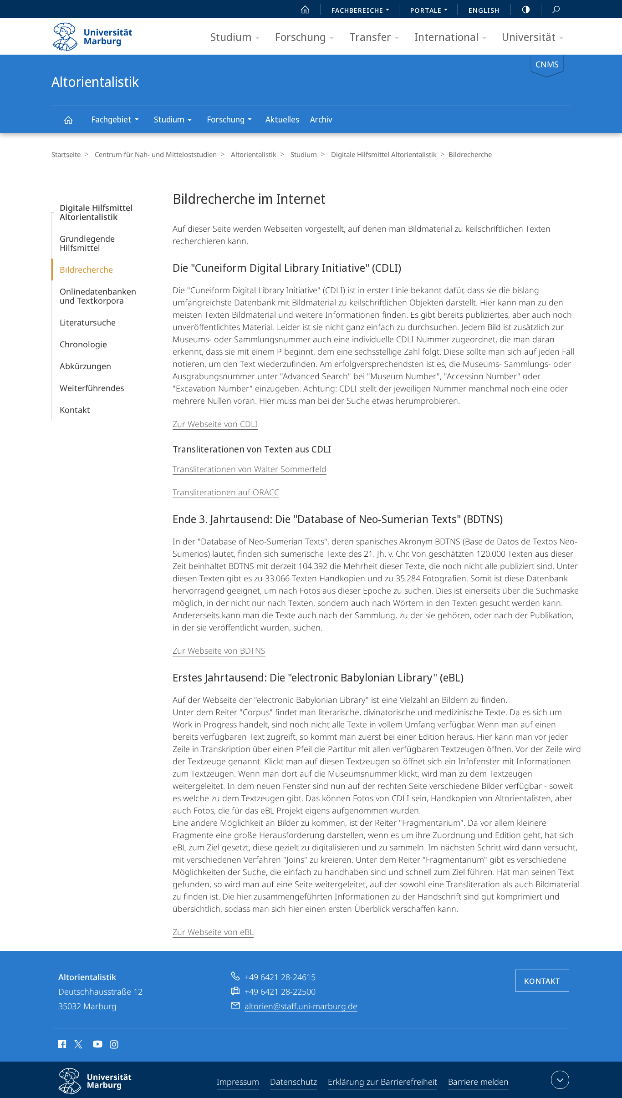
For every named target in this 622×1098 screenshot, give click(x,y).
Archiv (321, 119)
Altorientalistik (67, 119)
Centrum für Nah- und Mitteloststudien (156, 154)
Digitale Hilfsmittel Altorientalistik (384, 154)
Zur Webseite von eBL (213, 931)
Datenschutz (293, 1081)
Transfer (370, 36)
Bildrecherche (86, 269)
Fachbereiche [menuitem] (357, 10)
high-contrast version (526, 9)
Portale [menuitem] (426, 10)
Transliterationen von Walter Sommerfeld (249, 468)
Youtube (96, 1045)
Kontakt (75, 409)
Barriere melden (478, 1081)
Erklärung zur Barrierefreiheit (382, 1081)
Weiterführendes (92, 387)
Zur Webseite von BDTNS (219, 650)
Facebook (61, 1045)
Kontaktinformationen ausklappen (560, 1080)
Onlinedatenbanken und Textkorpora (98, 296)
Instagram (114, 1045)
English (484, 10)
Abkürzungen (85, 366)
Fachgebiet (111, 119)
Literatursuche (88, 322)
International (446, 36)
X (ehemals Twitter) (79, 1044)
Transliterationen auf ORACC (226, 492)
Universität (529, 36)
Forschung (300, 36)
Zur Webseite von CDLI (215, 423)
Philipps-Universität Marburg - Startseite (108, 33)
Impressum (238, 1081)
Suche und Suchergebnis (556, 9)
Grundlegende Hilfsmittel (87, 243)
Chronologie (83, 344)
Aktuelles (282, 119)
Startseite (66, 154)
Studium (231, 36)
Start (305, 9)
